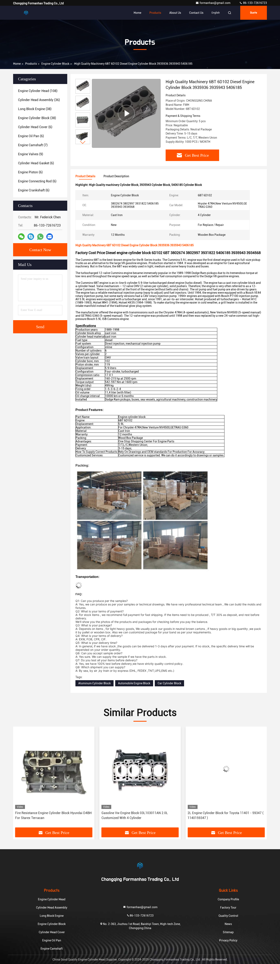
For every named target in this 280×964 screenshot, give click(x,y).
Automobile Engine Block (134, 683)
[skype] (30, 236)
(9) (30, 154)
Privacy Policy (228, 940)
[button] (82, 142)
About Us (175, 12)
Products (155, 12)
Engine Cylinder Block (55, 63)
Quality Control (228, 915)
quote (253, 12)
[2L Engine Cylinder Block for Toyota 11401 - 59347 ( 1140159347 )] (140, 769)
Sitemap (228, 932)
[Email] (49, 236)
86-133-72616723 (254, 3)
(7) (33, 145)
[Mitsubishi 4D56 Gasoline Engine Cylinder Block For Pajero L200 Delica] (226, 769)
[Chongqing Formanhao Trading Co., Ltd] (26, 13)
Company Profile (228, 899)
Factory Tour (228, 907)
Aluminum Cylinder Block (94, 683)
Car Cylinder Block (169, 683)
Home (137, 12)
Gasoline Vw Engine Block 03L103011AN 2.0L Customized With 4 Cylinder (48, 815)
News (228, 924)
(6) (35, 127)
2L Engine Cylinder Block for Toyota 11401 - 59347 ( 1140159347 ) (139, 815)
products (31, 63)
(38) (34, 109)
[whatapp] (40, 236)
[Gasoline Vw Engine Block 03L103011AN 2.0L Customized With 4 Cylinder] (53, 769)
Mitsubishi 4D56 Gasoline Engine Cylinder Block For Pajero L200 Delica (225, 815)
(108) (37, 91)
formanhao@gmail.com (215, 3)
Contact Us (196, 12)
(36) (39, 100)
